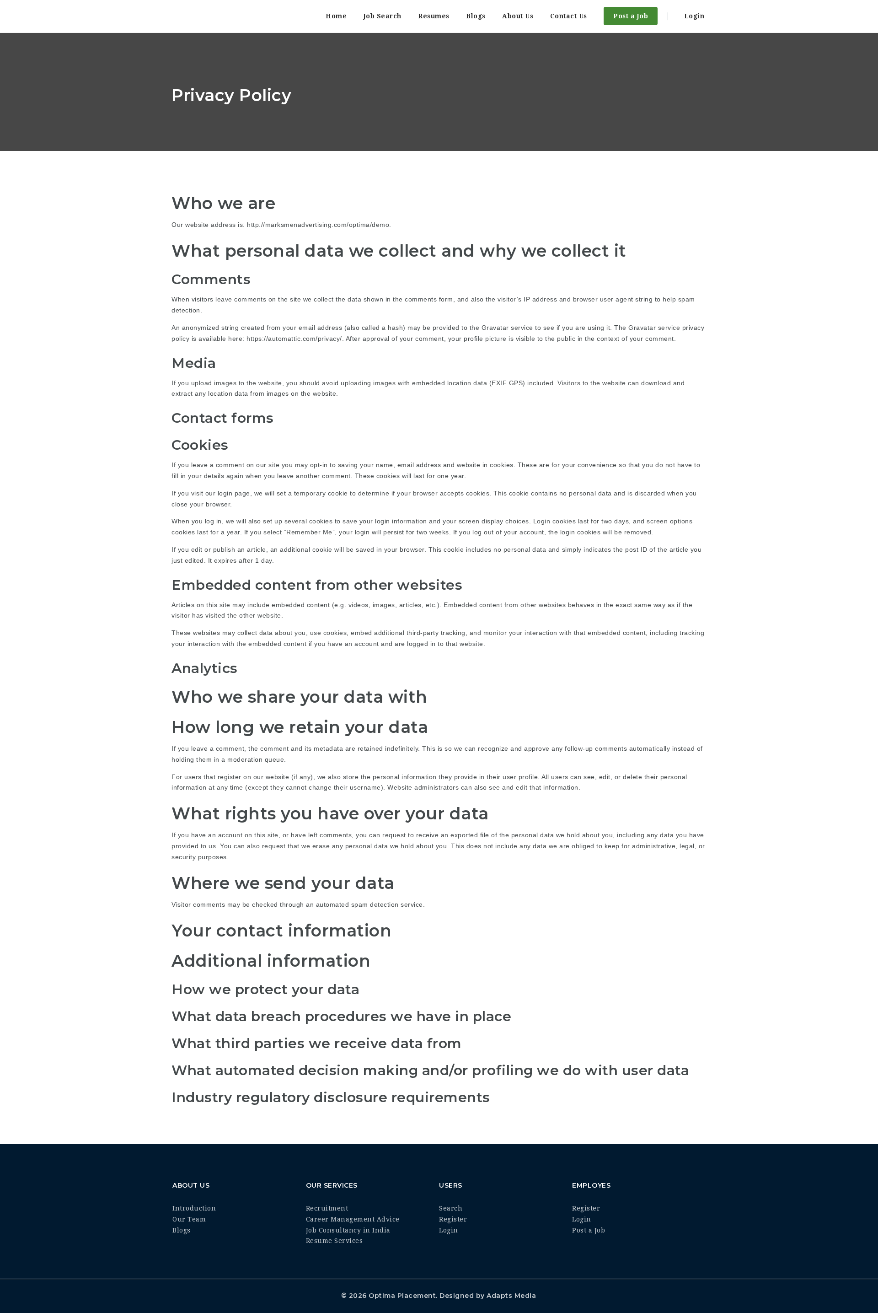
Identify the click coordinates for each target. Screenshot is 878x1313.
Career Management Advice (353, 1219)
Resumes (434, 16)
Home (336, 16)
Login (693, 16)
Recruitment (327, 1208)
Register (453, 1219)
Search (450, 1208)
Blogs (476, 16)
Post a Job (630, 16)
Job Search (383, 16)
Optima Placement (402, 1295)
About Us (517, 16)
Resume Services (334, 1240)
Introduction (194, 1208)
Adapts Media (511, 1295)
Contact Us (568, 16)
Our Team (189, 1219)
